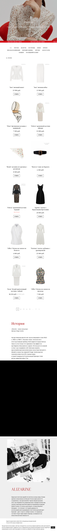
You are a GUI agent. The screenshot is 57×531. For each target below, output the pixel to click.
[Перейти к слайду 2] (28, 38)
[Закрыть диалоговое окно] (54, 505)
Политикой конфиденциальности (39, 526)
